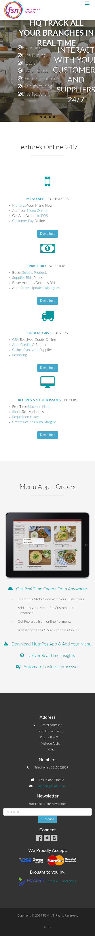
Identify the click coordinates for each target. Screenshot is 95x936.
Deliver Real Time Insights (49, 655)
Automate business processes (49, 667)
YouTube (54, 838)
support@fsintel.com (52, 786)
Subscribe (47, 819)
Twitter (47, 838)
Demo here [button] (47, 233)
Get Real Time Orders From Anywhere (50, 589)
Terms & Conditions (61, 881)
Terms (47, 927)
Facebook (39, 838)
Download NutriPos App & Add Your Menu (49, 644)
